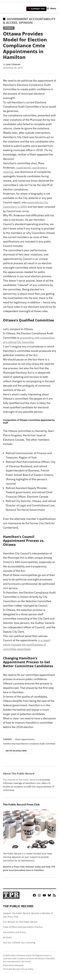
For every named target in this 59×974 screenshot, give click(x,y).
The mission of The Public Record (20, 779)
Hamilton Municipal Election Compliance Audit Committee (29, 743)
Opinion (26, 23)
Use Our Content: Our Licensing (19, 942)
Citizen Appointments (24, 739)
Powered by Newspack (13, 965)
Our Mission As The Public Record (20, 921)
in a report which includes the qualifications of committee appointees (26, 645)
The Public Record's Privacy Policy (18, 969)
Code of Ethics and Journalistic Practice (23, 927)
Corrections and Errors (14, 932)
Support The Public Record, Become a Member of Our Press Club (28, 915)
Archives (7, 937)
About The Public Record (18, 773)
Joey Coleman (13, 64)
